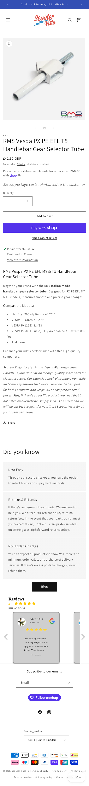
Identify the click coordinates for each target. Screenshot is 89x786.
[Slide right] (53, 127)
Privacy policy (78, 770)
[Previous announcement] (7, 4)
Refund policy (59, 770)
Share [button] (12, 422)
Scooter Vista (19, 770)
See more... (36, 655)
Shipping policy (44, 777)
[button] (8, 20)
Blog (44, 586)
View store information (22, 260)
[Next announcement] (81, 4)
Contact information (67, 777)
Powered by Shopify (37, 770)
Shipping (21, 164)
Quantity (8, 193)
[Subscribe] (68, 683)
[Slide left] (35, 127)
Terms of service (22, 777)
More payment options (44, 237)
